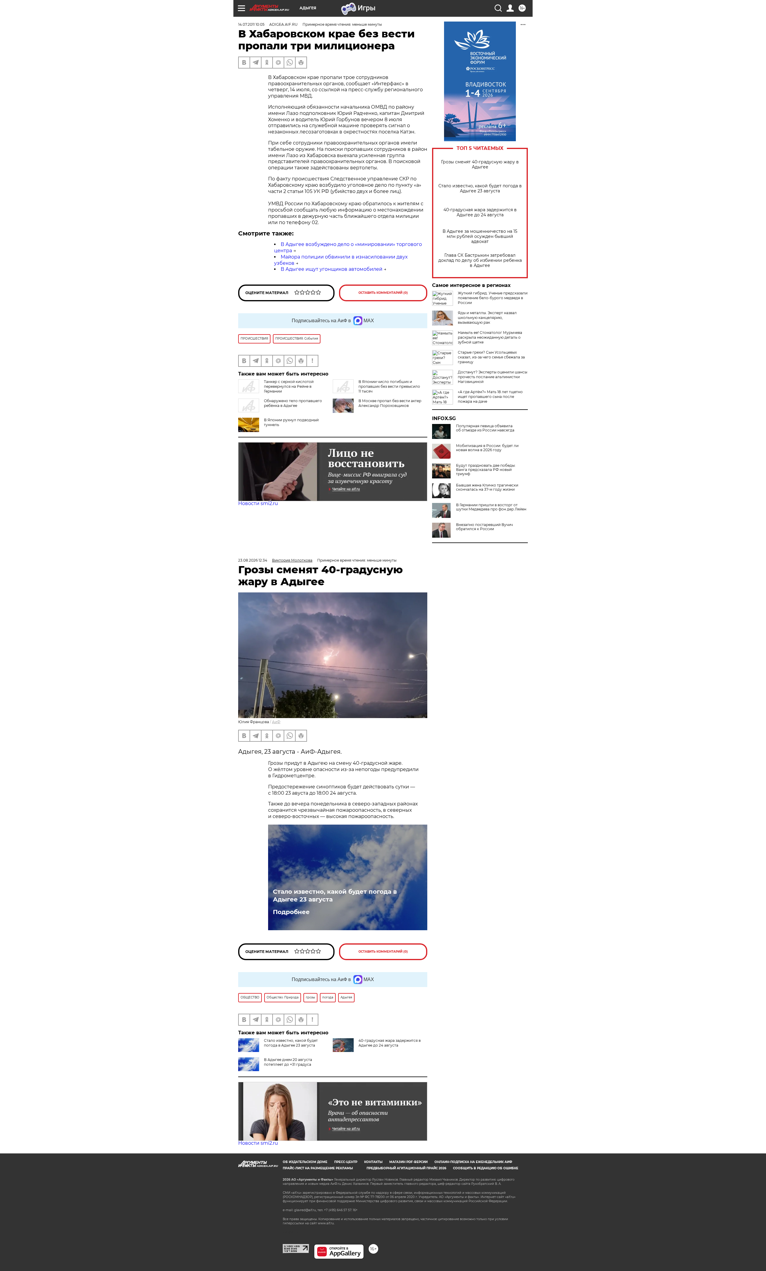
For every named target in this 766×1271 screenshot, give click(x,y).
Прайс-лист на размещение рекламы (318, 1168)
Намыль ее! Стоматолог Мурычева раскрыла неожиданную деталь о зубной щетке (490, 337)
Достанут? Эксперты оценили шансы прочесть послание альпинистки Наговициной (492, 377)
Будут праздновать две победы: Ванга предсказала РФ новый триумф (486, 469)
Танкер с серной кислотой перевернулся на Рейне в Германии (289, 386)
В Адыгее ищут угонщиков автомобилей (331, 269)
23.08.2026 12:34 (252, 560)
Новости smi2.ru (258, 503)
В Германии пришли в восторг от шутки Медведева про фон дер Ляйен (491, 507)
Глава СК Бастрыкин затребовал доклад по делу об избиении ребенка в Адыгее (480, 260)
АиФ (276, 722)
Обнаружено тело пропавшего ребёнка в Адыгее (293, 403)
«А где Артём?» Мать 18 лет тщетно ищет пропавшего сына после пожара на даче (490, 397)
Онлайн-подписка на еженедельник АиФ (473, 1162)
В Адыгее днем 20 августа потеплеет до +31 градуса (288, 1062)
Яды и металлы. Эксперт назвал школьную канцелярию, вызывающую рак (487, 318)
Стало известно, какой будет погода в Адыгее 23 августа (480, 188)
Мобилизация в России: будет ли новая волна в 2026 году (487, 448)
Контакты (373, 1162)
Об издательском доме (305, 1162)
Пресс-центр (345, 1162)
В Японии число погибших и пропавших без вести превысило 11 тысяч (389, 386)
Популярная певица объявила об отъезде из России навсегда (485, 428)
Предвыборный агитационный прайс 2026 (406, 1168)
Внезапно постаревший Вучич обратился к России (484, 527)
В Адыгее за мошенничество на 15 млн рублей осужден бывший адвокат (480, 236)
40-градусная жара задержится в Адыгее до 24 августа (480, 212)
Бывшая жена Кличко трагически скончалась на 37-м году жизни (487, 487)
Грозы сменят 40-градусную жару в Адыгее (480, 164)
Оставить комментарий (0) (383, 293)
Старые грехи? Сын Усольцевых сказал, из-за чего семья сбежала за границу (491, 357)
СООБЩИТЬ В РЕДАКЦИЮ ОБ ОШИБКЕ (485, 1168)
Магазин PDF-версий (408, 1162)
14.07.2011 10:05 (251, 24)
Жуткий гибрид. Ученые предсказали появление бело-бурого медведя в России (493, 298)
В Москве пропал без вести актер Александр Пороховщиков (389, 403)
